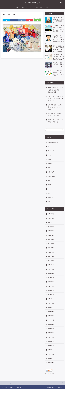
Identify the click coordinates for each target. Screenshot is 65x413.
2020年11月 (51, 269)
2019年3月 (51, 337)
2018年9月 (51, 362)
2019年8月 (51, 316)
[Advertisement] (32, 401)
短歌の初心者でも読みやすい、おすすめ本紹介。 (55, 114)
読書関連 (50, 197)
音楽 (49, 201)
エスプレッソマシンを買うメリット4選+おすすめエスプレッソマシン (55, 98)
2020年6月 (51, 273)
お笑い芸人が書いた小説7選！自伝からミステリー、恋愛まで (55, 107)
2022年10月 (51, 222)
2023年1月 (51, 218)
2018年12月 (51, 350)
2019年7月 (51, 320)
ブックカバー (38, 7)
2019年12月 (51, 299)
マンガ (49, 155)
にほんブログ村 (49, 373)
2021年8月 (51, 243)
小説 (17, 7)
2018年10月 (51, 358)
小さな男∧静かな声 (32, 3)
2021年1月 (51, 265)
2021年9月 (51, 239)
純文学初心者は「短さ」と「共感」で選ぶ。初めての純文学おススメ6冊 (54, 39)
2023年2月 (51, 214)
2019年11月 (51, 303)
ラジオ (47, 7)
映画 (49, 180)
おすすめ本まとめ (26, 7)
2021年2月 (51, 260)
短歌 (49, 193)
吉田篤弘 (50, 163)
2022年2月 (51, 231)
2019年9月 (51, 311)
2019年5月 (51, 328)
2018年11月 (51, 354)
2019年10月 (51, 307)
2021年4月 (51, 252)
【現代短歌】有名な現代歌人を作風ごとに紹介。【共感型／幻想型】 (55, 90)
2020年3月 (51, 286)
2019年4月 (51, 332)
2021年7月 (51, 247)
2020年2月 (51, 290)
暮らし (49, 184)
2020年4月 (51, 281)
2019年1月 (51, 345)
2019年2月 (51, 341)
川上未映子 (51, 172)
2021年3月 (51, 256)
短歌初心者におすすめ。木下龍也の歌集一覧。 (55, 121)
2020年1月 (51, 294)
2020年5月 (51, 277)
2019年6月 (51, 324)
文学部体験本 (51, 176)
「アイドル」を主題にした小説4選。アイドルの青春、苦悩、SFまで (54, 29)
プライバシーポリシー (9, 387)
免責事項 (19, 387)
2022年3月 (51, 226)
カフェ (49, 146)
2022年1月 (51, 235)
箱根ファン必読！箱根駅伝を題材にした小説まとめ (58, 64)
